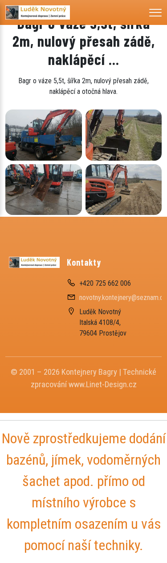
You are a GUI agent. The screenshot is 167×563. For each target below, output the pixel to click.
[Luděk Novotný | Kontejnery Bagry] (37, 12)
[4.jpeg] (43, 134)
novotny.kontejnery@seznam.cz (123, 297)
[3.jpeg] (43, 189)
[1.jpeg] (124, 189)
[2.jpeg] (124, 134)
